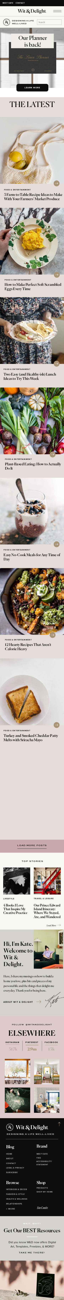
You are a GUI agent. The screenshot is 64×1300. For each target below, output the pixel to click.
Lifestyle (8, 899)
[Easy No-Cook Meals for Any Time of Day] (32, 511)
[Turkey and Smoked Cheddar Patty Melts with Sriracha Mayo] (32, 692)
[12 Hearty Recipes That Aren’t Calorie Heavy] (32, 601)
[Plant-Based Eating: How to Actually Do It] (32, 421)
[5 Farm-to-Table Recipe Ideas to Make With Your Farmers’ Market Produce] (32, 150)
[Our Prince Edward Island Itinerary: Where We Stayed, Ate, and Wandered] (47, 881)
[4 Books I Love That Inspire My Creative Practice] (16, 881)
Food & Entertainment (17, 190)
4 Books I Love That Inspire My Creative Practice (15, 909)
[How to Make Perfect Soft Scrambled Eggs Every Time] (32, 241)
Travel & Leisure (44, 898)
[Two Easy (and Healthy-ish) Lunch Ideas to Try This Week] (32, 330)
